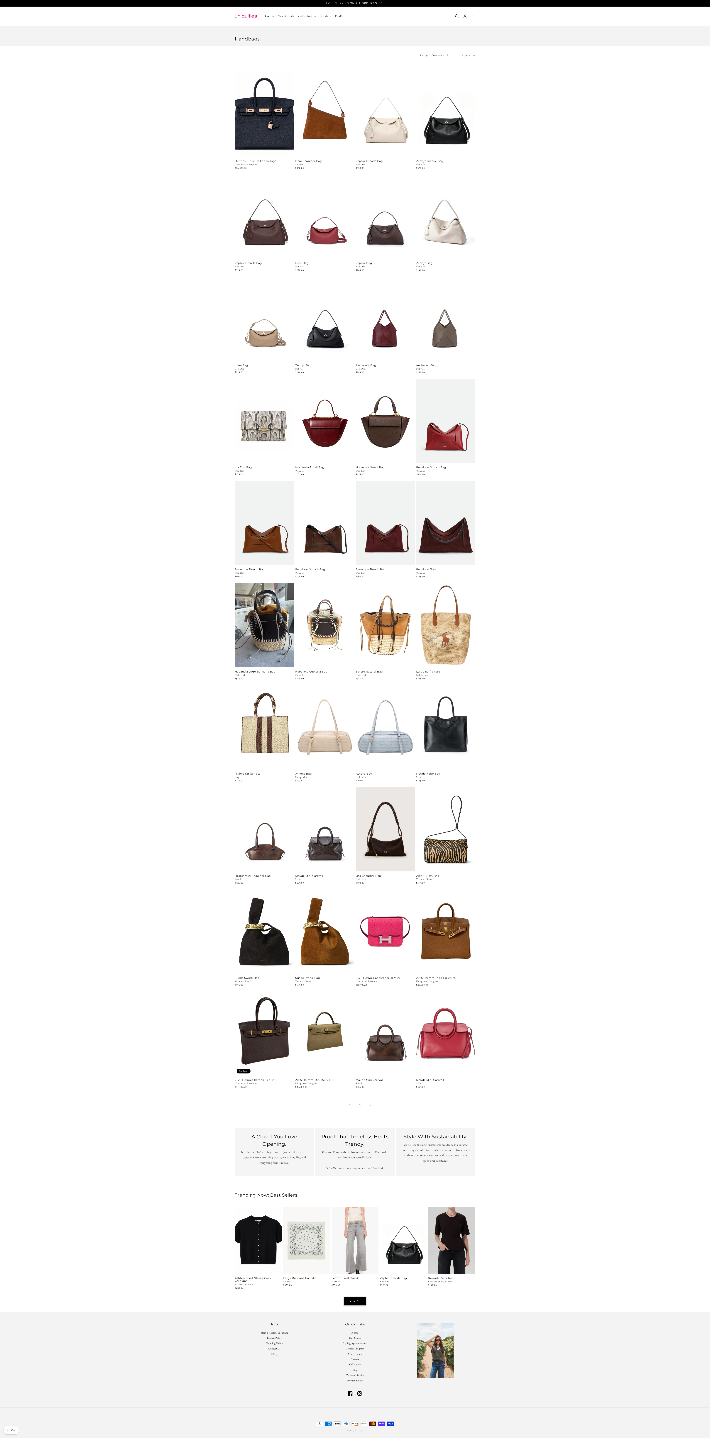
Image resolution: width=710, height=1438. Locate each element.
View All (355, 1301)
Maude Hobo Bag (428, 773)
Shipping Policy (274, 1343)
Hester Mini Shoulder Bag (253, 876)
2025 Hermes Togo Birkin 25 (436, 978)
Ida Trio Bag (243, 467)
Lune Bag (302, 263)
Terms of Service (355, 1375)
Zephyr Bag (364, 263)
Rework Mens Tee (440, 1278)
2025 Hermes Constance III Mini (378, 978)
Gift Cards (355, 1364)
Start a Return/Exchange (274, 1333)
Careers (355, 1359)
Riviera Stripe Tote (248, 773)
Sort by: (424, 55)
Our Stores (355, 1338)
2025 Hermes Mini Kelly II (313, 1080)
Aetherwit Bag (366, 365)
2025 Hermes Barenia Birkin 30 (256, 1080)
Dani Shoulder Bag (308, 161)
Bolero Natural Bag (369, 671)
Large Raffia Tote (428, 671)
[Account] (465, 16)
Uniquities (358, 1430)
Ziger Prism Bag (427, 876)
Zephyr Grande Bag (369, 161)
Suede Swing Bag (247, 978)
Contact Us (274, 1348)
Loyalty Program (355, 1348)
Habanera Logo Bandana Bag (255, 671)
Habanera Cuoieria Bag (311, 671)
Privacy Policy (355, 1380)
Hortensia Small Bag (309, 467)
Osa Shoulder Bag (368, 876)
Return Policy (274, 1338)
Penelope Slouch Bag (431, 467)
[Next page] (370, 1105)
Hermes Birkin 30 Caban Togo (256, 161)
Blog (355, 1370)
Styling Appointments (355, 1343)
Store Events (355, 1354)
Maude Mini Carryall (309, 876)
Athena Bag (303, 773)
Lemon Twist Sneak (345, 1278)
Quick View (325, 151)
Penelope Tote (426, 569)
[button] (268, 16)
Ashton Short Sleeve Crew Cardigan (253, 1279)
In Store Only (264, 151)
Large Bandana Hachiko (300, 1278)
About (355, 1333)
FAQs (274, 1354)
